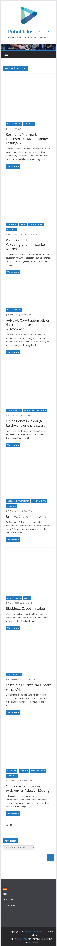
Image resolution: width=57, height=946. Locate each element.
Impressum (8, 899)
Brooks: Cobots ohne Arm (26, 516)
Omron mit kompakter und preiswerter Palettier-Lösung (27, 788)
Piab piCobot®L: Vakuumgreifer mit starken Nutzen (26, 244)
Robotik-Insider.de (28, 31)
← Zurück (8, 824)
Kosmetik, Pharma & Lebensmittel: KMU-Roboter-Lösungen (27, 138)
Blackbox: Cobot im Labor (26, 608)
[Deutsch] (5, 888)
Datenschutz (9, 905)
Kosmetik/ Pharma (14, 124)
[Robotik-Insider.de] (28, 46)
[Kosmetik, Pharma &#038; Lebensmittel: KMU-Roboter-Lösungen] (28, 99)
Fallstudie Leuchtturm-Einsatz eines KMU (28, 687)
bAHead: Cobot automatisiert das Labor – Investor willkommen (28, 324)
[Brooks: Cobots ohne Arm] (28, 477)
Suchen (50, 857)
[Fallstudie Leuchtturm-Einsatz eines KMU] (28, 656)
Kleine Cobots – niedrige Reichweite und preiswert (25, 423)
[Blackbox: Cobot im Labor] (28, 573)
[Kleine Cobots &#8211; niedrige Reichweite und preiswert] (28, 386)
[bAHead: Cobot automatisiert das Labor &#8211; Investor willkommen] (28, 295)
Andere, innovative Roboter (35, 411)
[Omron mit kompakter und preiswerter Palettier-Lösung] (28, 746)
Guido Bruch (25, 129)
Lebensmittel (29, 124)
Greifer (23, 225)
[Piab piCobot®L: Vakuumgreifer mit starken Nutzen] (28, 200)
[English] (5, 893)
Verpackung (11, 230)
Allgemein (24, 771)
